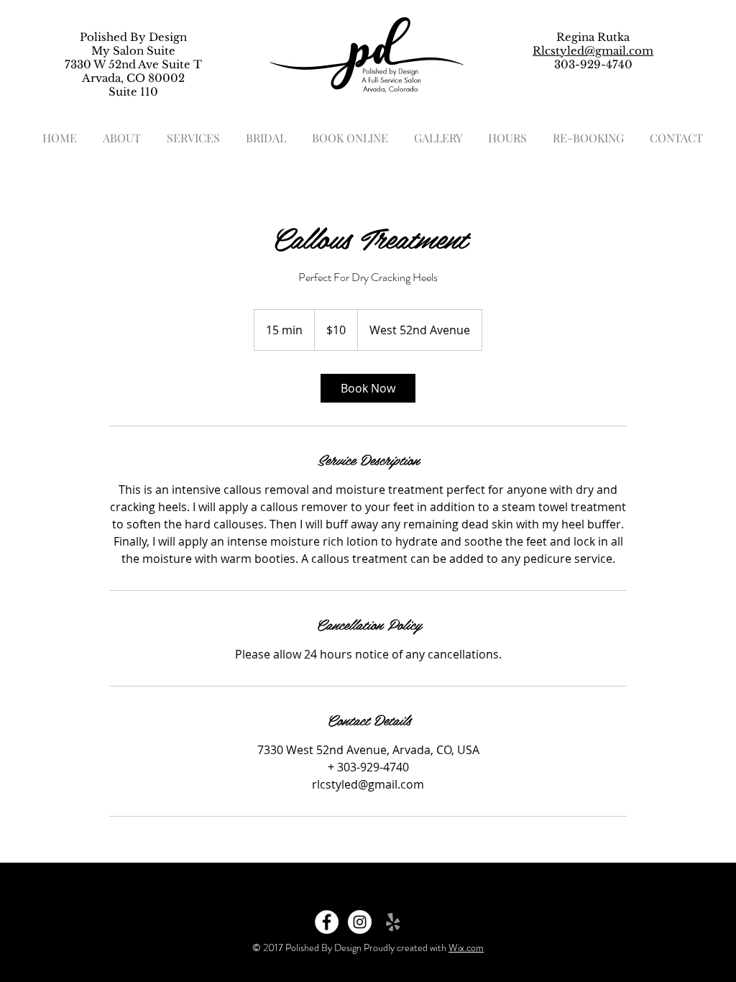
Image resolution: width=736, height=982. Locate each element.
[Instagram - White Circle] (360, 922)
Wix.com (466, 947)
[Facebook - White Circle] (327, 922)
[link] (368, 388)
